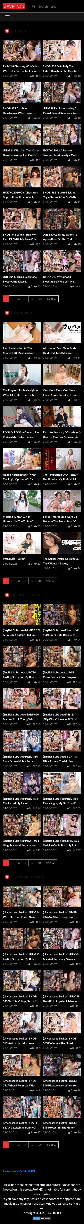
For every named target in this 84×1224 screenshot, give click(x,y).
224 (40, 1144)
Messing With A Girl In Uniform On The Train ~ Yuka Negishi (20, 521)
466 (40, 298)
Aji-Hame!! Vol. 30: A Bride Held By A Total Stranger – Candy (59, 352)
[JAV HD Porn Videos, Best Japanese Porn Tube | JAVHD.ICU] (14, 6)
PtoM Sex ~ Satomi (14, 558)
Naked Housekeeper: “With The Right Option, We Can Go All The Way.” (20, 479)
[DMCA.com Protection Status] (42, 1218)
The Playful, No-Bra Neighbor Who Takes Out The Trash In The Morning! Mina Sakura (21, 395)
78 (39, 580)
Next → (51, 298)
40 (39, 862)
